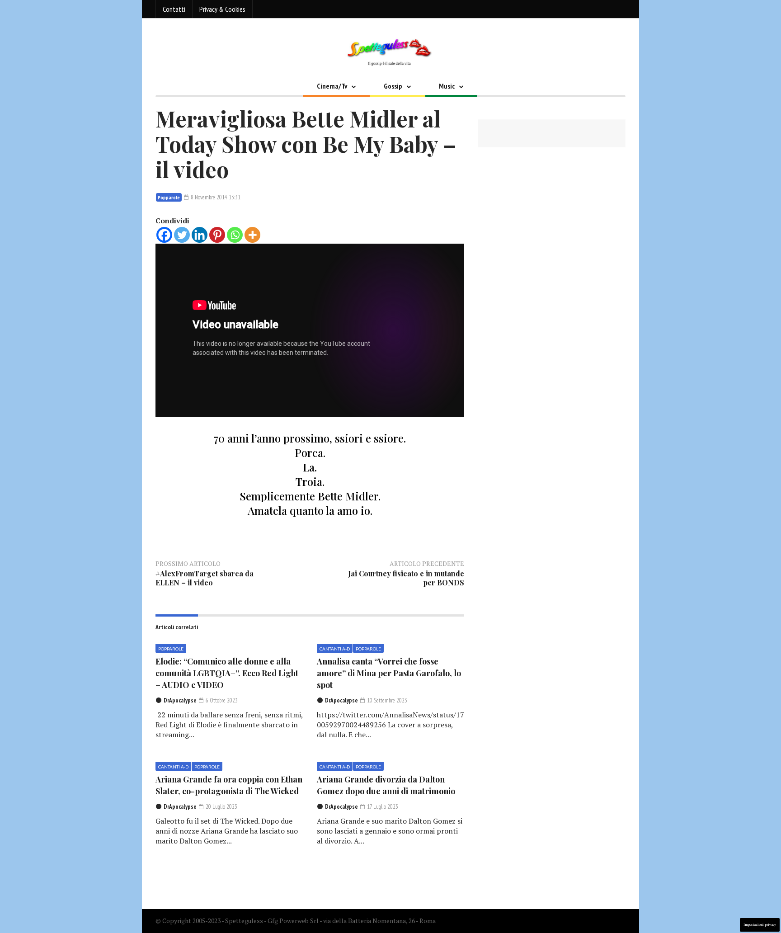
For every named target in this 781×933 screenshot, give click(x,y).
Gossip (393, 85)
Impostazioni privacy (759, 925)
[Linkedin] (199, 235)
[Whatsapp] (235, 235)
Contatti (174, 9)
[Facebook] (164, 235)
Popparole (169, 197)
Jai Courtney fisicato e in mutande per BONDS (406, 578)
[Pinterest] (217, 235)
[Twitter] (182, 235)
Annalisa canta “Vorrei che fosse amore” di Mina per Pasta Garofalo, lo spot (389, 673)
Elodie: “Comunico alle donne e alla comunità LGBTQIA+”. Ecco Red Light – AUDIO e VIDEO (226, 673)
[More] (252, 235)
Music (447, 85)
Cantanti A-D (335, 648)
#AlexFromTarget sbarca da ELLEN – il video (204, 578)
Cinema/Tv (332, 85)
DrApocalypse (180, 700)
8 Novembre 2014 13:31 (214, 197)
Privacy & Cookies (222, 9)
